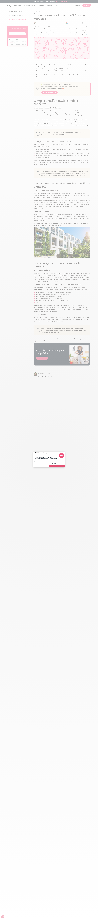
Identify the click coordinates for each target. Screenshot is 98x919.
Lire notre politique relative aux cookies (41, 461)
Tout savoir (41, 465)
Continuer (57, 465)
